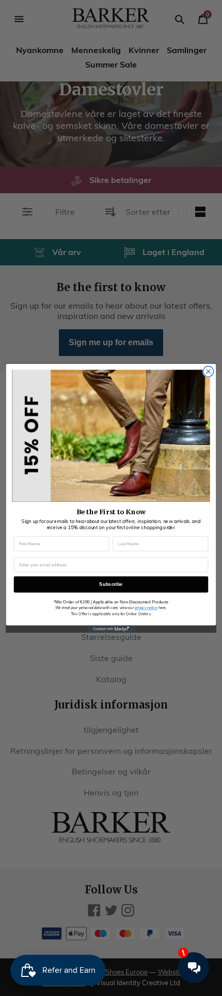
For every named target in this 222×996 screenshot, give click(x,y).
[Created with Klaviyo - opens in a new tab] (111, 628)
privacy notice (146, 607)
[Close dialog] (208, 371)
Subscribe (110, 583)
